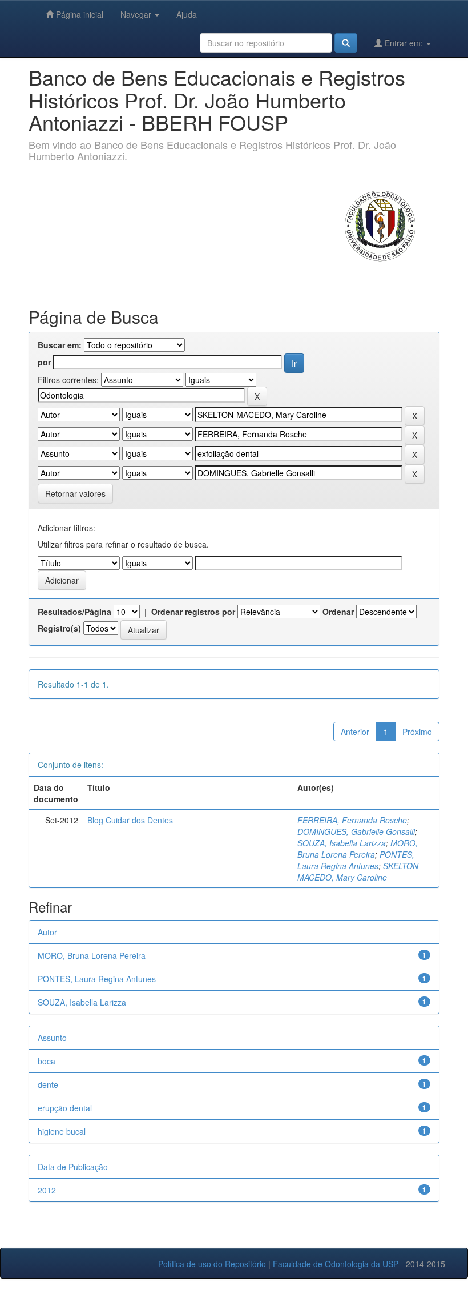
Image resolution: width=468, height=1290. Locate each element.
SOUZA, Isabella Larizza (341, 843)
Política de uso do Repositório (212, 1263)
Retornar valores (75, 493)
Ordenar (338, 611)
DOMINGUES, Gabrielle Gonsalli (356, 831)
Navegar (137, 14)
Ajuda (186, 14)
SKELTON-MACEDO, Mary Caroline (359, 871)
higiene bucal (62, 1131)
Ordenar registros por (193, 611)
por (44, 362)
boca (46, 1061)
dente (48, 1084)
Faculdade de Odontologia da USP (335, 1263)
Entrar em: (403, 43)
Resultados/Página (74, 611)
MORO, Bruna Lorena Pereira (357, 848)
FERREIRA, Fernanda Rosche (352, 820)
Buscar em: (60, 345)
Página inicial (78, 14)
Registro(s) (59, 628)
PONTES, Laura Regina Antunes (355, 860)
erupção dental (65, 1108)
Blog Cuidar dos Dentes (130, 820)
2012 (47, 1190)
